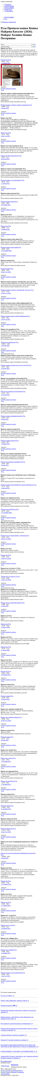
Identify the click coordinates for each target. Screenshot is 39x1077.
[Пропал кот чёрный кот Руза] (1, 507)
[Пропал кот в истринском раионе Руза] (1, 601)
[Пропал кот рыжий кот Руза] (1, 340)
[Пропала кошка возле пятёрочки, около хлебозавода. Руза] (1, 483)
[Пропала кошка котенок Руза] (1, 439)
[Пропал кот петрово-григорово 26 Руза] (1, 460)
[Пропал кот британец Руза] (1, 779)
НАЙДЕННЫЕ (9, 6)
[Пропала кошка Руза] (1, 267)
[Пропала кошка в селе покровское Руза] (1, 971)
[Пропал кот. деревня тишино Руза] (1, 715)
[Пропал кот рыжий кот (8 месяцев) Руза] (1, 390)
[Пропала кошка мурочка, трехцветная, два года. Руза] (1, 288)
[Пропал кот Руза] (1, 58)
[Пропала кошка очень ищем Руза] (1, 246)
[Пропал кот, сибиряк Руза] (1, 948)
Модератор (14, 1065)
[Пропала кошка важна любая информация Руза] (1, 314)
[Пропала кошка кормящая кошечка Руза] (1, 414)
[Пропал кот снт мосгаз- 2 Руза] (1, 575)
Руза (2, 90)
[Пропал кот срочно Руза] (1, 756)
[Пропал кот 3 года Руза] (1, 923)
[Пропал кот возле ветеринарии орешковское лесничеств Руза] (1, 851)
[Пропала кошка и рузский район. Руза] (1, 178)
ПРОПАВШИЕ (9, 8)
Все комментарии (6, 1061)
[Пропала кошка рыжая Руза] (1, 200)
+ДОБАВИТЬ (8, 11)
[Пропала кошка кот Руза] (1, 827)
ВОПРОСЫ (8, 9)
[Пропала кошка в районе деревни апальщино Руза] (1, 103)
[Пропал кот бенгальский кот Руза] (1, 154)
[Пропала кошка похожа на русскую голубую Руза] (1, 363)
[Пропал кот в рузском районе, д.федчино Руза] (1, 534)
